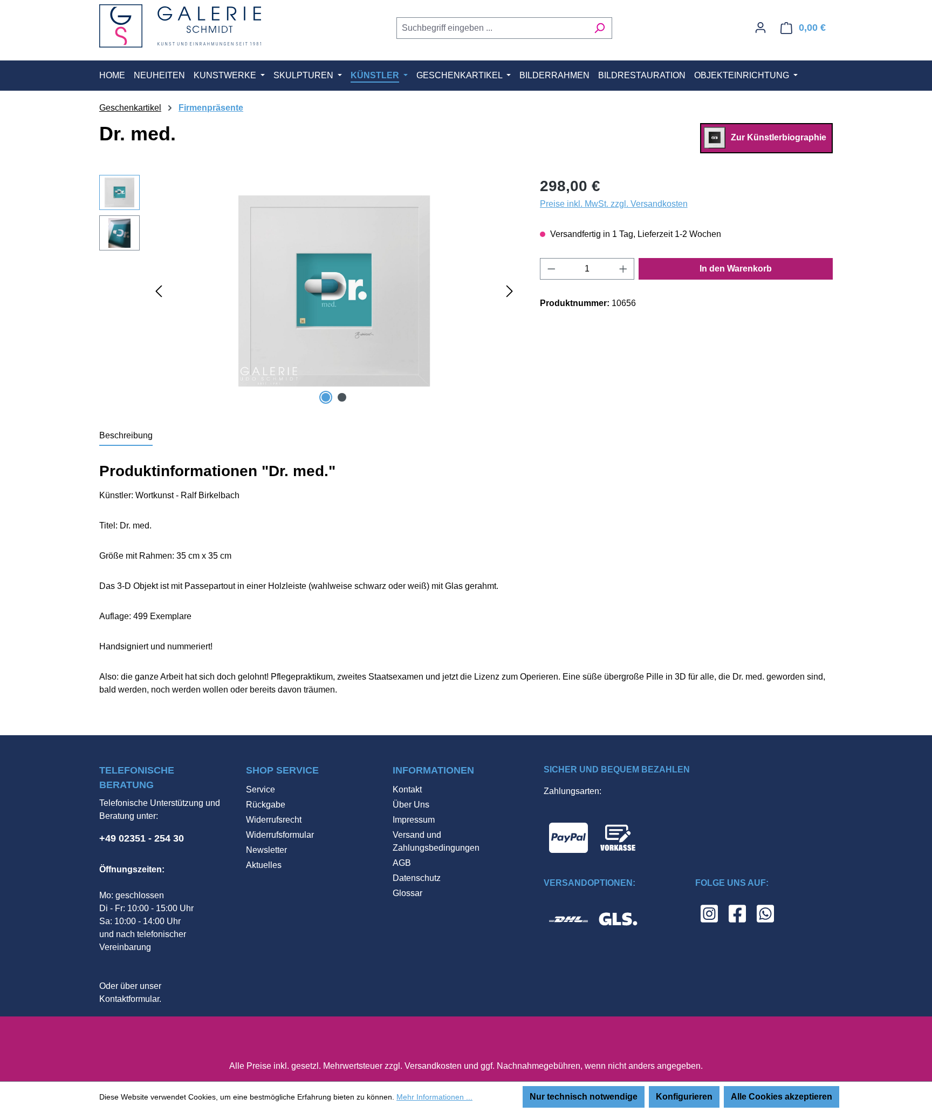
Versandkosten (433, 1065)
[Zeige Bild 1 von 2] (325, 397)
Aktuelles (264, 865)
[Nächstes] (510, 290)
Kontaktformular (129, 998)
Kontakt (407, 789)
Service (260, 789)
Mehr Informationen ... (434, 1097)
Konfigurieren (684, 1096)
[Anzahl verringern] (551, 269)
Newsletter (266, 850)
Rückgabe (265, 804)
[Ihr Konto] (760, 27)
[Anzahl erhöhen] (623, 269)
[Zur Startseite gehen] (180, 26)
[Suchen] (599, 28)
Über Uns (411, 804)
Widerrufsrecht (273, 819)
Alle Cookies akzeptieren (781, 1096)
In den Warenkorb (736, 268)
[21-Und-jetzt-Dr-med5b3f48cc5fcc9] (334, 291)
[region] (308, 291)
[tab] (126, 436)
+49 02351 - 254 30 (141, 838)
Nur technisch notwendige (584, 1096)
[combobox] (491, 28)
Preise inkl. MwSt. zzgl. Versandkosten (614, 203)
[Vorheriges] (158, 290)
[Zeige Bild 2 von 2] (342, 397)
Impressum (414, 819)
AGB (402, 862)
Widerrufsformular (280, 834)
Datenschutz (417, 878)
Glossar (407, 893)
